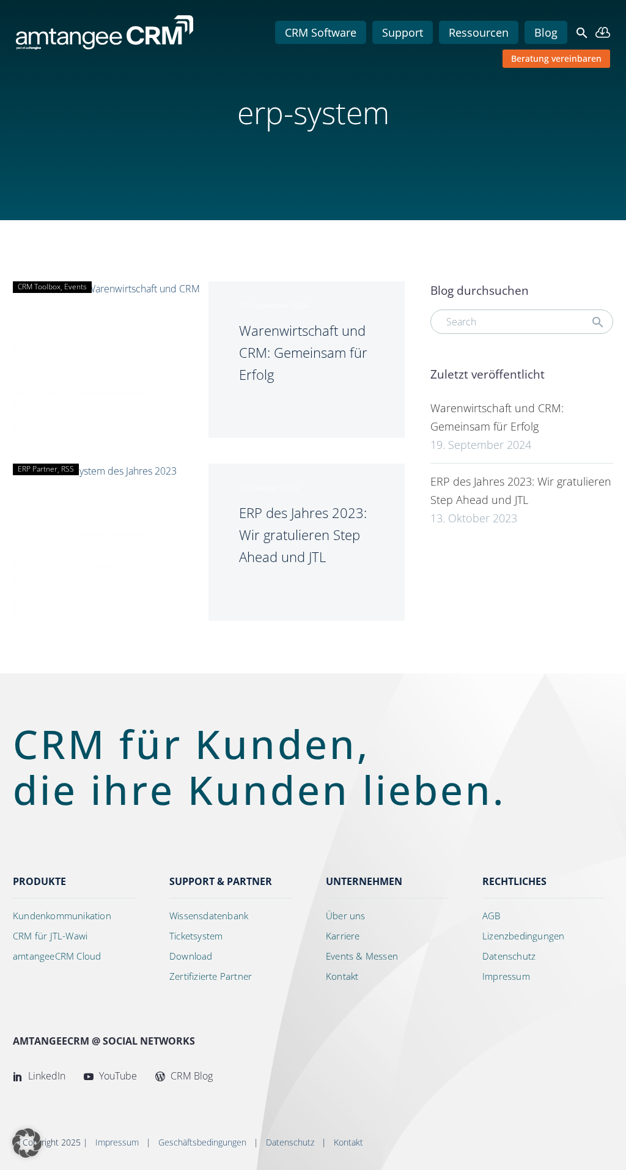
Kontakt (348, 1142)
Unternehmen (364, 881)
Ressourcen (479, 32)
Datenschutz (290, 1142)
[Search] (598, 321)
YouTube (117, 1076)
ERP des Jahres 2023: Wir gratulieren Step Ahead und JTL (303, 534)
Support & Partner (220, 881)
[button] (582, 32)
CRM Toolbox (39, 286)
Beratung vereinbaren (556, 58)
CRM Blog (190, 1076)
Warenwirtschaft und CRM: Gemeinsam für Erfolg (303, 352)
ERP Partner (37, 469)
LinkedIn (45, 1076)
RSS (67, 469)
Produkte (39, 881)
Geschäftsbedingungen (202, 1142)
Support (402, 32)
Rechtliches (514, 881)
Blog (546, 32)
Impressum (117, 1142)
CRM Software (320, 32)
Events (75, 286)
